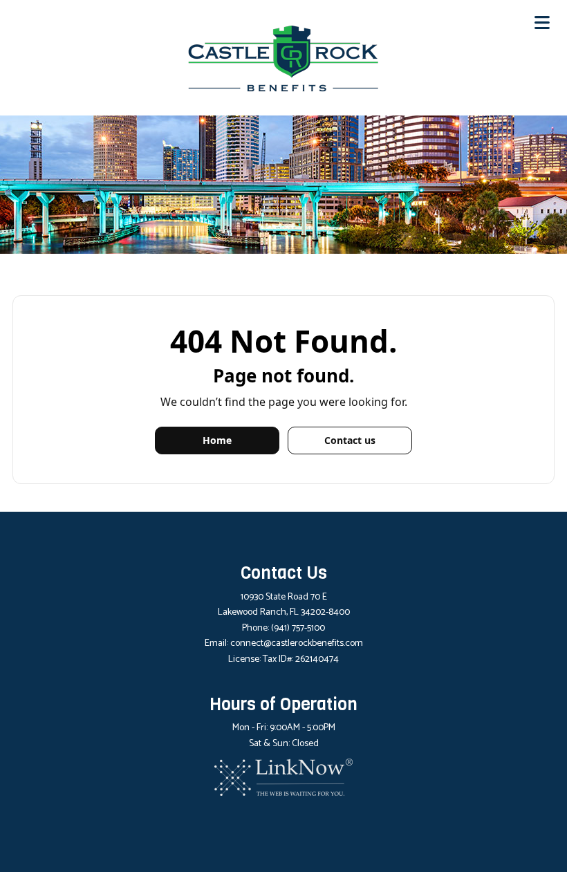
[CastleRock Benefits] (283, 58)
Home (217, 440)
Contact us (349, 440)
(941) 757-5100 (298, 628)
